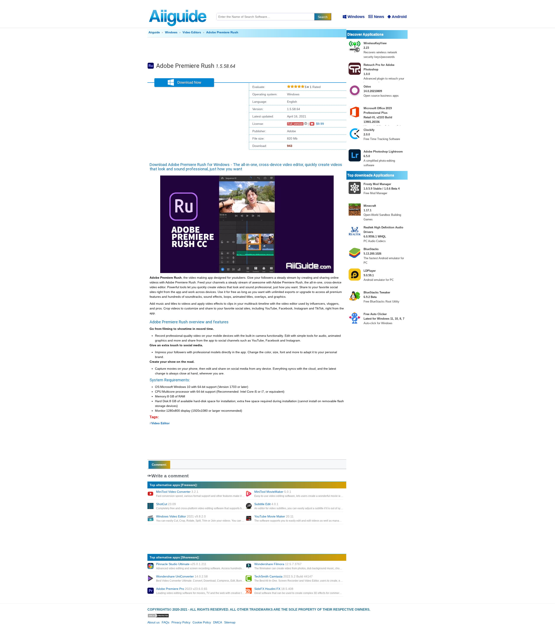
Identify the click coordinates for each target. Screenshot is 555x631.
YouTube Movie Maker (274, 516)
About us (153, 622)
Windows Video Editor (181, 516)
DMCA (217, 622)
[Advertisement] (247, 49)
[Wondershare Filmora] (249, 566)
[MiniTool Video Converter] (150, 494)
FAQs (165, 622)
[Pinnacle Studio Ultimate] (150, 566)
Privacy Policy (180, 622)
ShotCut (166, 504)
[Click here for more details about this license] (305, 123)
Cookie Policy (202, 622)
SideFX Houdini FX (273, 588)
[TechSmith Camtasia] (249, 578)
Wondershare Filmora (278, 564)
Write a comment (170, 475)
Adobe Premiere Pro (181, 588)
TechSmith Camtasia (283, 576)
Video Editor (160, 423)
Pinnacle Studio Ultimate (181, 564)
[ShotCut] (150, 506)
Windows (356, 17)
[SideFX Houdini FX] (249, 591)
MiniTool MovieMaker (272, 491)
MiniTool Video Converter (177, 491)
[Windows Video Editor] (150, 518)
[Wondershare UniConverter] (150, 578)
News (379, 17)
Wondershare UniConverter (182, 576)
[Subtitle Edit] (249, 506)
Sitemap (229, 622)
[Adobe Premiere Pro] (150, 591)
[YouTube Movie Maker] (249, 518)
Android (399, 17)
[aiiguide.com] (178, 7)
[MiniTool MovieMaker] (249, 494)
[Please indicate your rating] (289, 87)
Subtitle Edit (266, 504)
